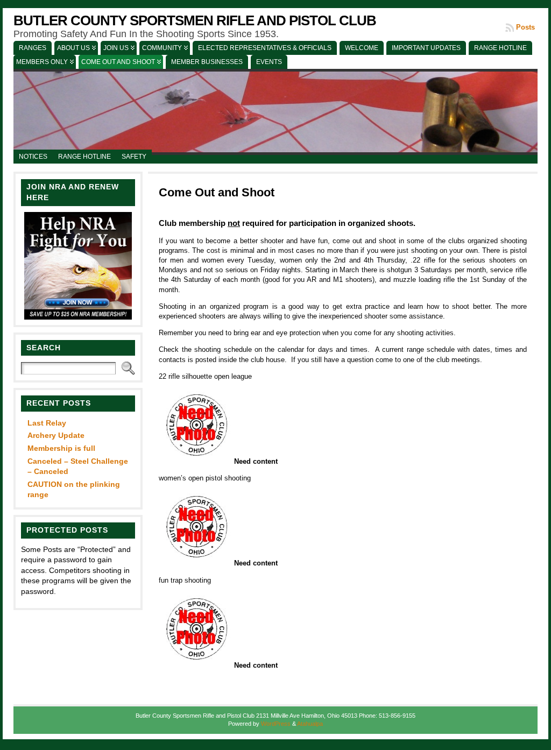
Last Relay (46, 423)
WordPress (276, 723)
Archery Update (55, 435)
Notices (33, 156)
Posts (525, 27)
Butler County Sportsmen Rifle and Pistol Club (194, 20)
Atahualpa (310, 723)
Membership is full (61, 448)
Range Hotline (84, 156)
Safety (134, 156)
